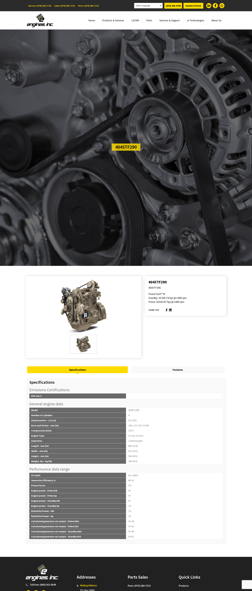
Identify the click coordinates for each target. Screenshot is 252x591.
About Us (216, 20)
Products (184, 585)
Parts (149, 20)
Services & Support (169, 20)
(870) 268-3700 (173, 5)
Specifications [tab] (77, 369)
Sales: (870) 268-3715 (64, 5)
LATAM (135, 20)
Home (91, 20)
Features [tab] (178, 369)
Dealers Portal (193, 5)
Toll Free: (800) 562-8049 (43, 584)
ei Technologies (195, 20)
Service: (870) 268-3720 (39, 5)
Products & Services (113, 20)
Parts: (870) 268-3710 (88, 5)
